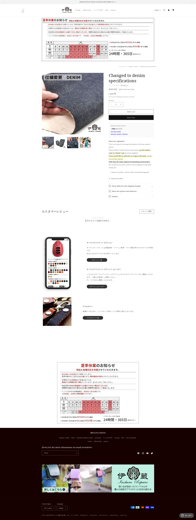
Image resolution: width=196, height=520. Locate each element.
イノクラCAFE (107, 438)
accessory (98, 438)
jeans (73, 438)
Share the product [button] (117, 178)
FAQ (122, 438)
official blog (98, 441)
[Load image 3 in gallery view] (72, 142)
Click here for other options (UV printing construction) (129, 162)
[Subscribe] (76, 453)
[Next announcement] (192, 2)
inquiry (106, 441)
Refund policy (84, 515)
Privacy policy (93, 515)
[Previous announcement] (4, 2)
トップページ (122, 66)
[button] (23, 11)
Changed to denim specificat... (148, 66)
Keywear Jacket (133, 66)
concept (117, 438)
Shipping (119, 96)
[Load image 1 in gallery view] (48, 142)
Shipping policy (114, 515)
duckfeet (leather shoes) (85, 438)
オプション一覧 (97, 260)
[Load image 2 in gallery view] (60, 142)
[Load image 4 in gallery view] (85, 142)
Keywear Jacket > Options (119, 134)
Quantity (111, 100)
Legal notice (123, 515)
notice (90, 441)
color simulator (131, 438)
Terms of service (103, 515)
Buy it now (131, 117)
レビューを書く (147, 211)
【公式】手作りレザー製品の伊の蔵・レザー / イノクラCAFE (62, 515)
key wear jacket (116, 131)
